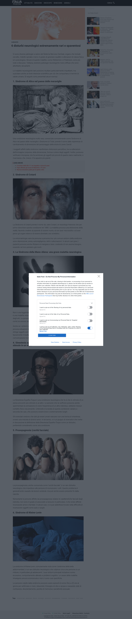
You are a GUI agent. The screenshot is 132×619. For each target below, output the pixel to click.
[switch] (89, 307)
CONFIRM (52, 335)
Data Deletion (55, 342)
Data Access (66, 342)
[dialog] (66, 309)
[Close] (99, 277)
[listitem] (66, 303)
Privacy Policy (77, 342)
